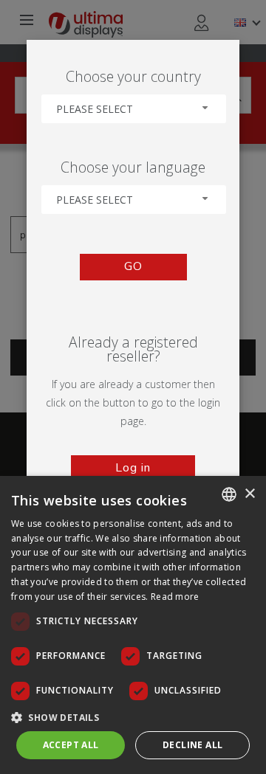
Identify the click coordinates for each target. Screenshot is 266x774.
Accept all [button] (71, 745)
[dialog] (133, 625)
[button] (133, 716)
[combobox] (133, 108)
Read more (175, 596)
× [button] (249, 494)
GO (133, 266)
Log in (133, 468)
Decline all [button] (192, 745)
